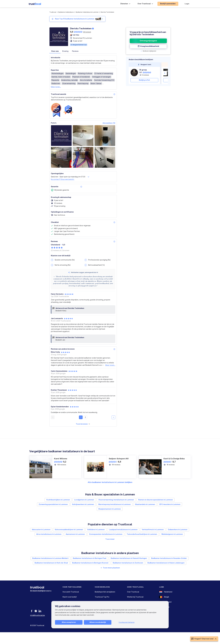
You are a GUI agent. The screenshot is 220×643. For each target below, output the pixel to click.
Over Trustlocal (133, 592)
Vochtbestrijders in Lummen (58, 500)
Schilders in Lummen (96, 529)
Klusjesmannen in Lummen (109, 509)
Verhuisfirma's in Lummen (153, 529)
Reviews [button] (75, 51)
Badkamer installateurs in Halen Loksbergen (165, 563)
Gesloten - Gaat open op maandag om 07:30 (68, 177)
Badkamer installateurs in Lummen (87, 12)
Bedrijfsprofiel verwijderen (105, 592)
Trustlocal (52, 12)
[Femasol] (167, 72)
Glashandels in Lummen (145, 504)
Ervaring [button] (65, 51)
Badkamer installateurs (66, 12)
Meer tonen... (56, 87)
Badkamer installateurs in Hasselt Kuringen (129, 558)
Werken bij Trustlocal (135, 597)
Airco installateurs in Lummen (48, 534)
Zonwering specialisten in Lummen (53, 504)
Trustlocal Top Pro (102, 597)
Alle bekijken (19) (109, 123)
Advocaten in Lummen (41, 529)
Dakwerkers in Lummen (177, 529)
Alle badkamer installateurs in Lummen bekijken (110, 482)
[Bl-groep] (134, 72)
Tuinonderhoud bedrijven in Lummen (142, 534)
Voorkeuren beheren (127, 622)
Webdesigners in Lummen (172, 534)
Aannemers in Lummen (75, 534)
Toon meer (110, 539)
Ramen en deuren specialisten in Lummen (155, 500)
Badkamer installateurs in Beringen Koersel (90, 563)
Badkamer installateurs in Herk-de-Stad (51, 563)
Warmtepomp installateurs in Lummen (114, 504)
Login (187, 4)
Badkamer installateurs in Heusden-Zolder (169, 558)
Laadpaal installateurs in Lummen (123, 529)
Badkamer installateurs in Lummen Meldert (50, 558)
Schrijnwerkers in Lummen (83, 504)
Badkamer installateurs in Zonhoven (128, 563)
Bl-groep (143, 70)
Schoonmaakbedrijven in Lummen (69, 529)
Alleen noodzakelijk (97, 622)
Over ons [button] (55, 51)
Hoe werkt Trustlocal (71, 592)
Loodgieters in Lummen (84, 500)
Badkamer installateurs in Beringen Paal (89, 558)
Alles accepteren (69, 622)
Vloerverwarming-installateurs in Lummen (116, 500)
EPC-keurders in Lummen (169, 504)
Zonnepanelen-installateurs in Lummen (105, 534)
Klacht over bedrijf (70, 597)
